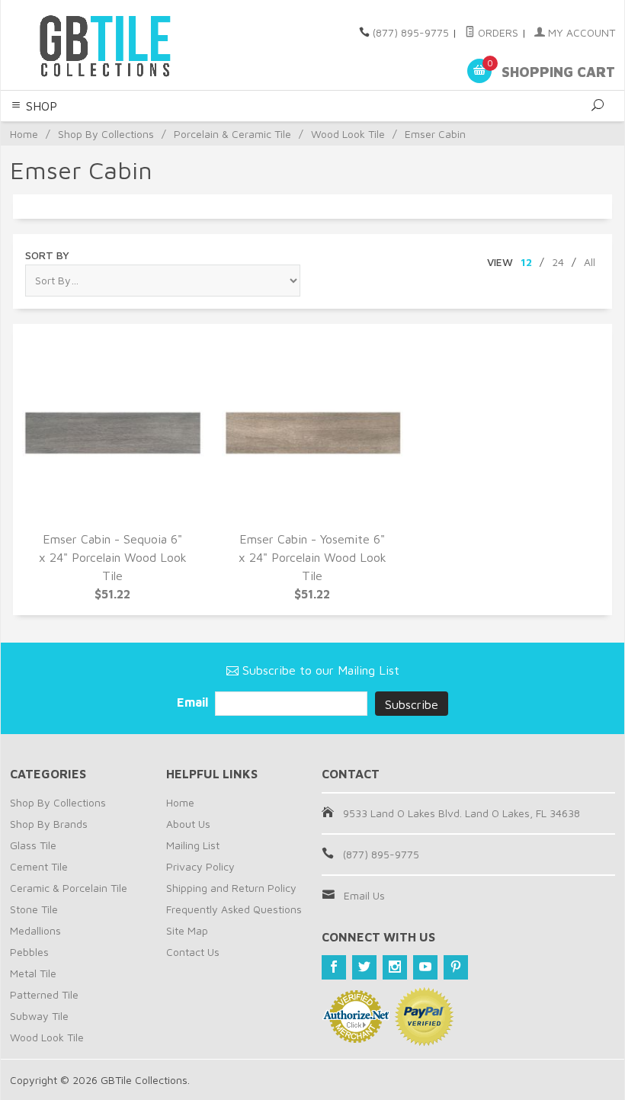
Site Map (187, 930)
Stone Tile (34, 909)
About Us (188, 823)
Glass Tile (33, 845)
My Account (580, 32)
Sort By (47, 255)
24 (558, 261)
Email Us (364, 895)
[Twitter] (364, 967)
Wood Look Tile (348, 133)
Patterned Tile (44, 994)
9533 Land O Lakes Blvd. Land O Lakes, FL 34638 (461, 813)
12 (526, 261)
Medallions (35, 930)
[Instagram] (395, 967)
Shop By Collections (106, 133)
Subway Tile (39, 1015)
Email (194, 702)
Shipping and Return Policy (231, 887)
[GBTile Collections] (125, 45)
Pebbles (29, 951)
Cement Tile (39, 866)
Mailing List (193, 845)
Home (24, 133)
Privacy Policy (200, 866)
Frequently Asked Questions (234, 909)
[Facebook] (334, 967)
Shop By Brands (49, 823)
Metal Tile (33, 973)
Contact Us (193, 951)
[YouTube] (425, 967)
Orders (496, 32)
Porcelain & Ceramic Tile (232, 133)
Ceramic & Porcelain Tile (68, 887)
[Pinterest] (456, 967)
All (589, 261)
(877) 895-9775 (411, 32)
